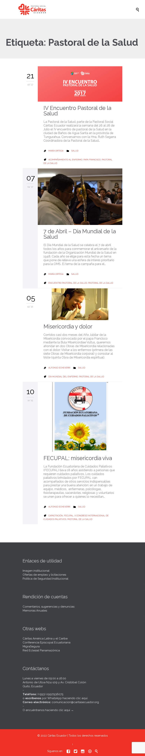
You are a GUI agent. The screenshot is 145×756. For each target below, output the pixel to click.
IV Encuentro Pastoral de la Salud (77, 111)
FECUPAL (68, 515)
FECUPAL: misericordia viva (77, 458)
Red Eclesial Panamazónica (41, 650)
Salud (74, 151)
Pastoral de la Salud (100, 283)
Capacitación (55, 515)
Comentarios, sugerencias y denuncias (48, 606)
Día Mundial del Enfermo (63, 376)
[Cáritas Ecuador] (74, 9)
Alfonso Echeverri (59, 368)
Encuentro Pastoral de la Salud (67, 283)
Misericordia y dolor (67, 326)
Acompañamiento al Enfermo (65, 159)
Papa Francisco (92, 159)
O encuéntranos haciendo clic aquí (46, 710)
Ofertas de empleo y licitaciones (44, 574)
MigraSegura (31, 646)
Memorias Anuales (35, 610)
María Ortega (55, 151)
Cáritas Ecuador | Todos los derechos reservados (78, 735)
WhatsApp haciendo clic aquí (67, 698)
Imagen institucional (36, 570)
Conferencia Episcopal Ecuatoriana (46, 642)
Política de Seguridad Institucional (45, 578)
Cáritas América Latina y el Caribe (45, 638)
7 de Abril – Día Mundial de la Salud (79, 234)
